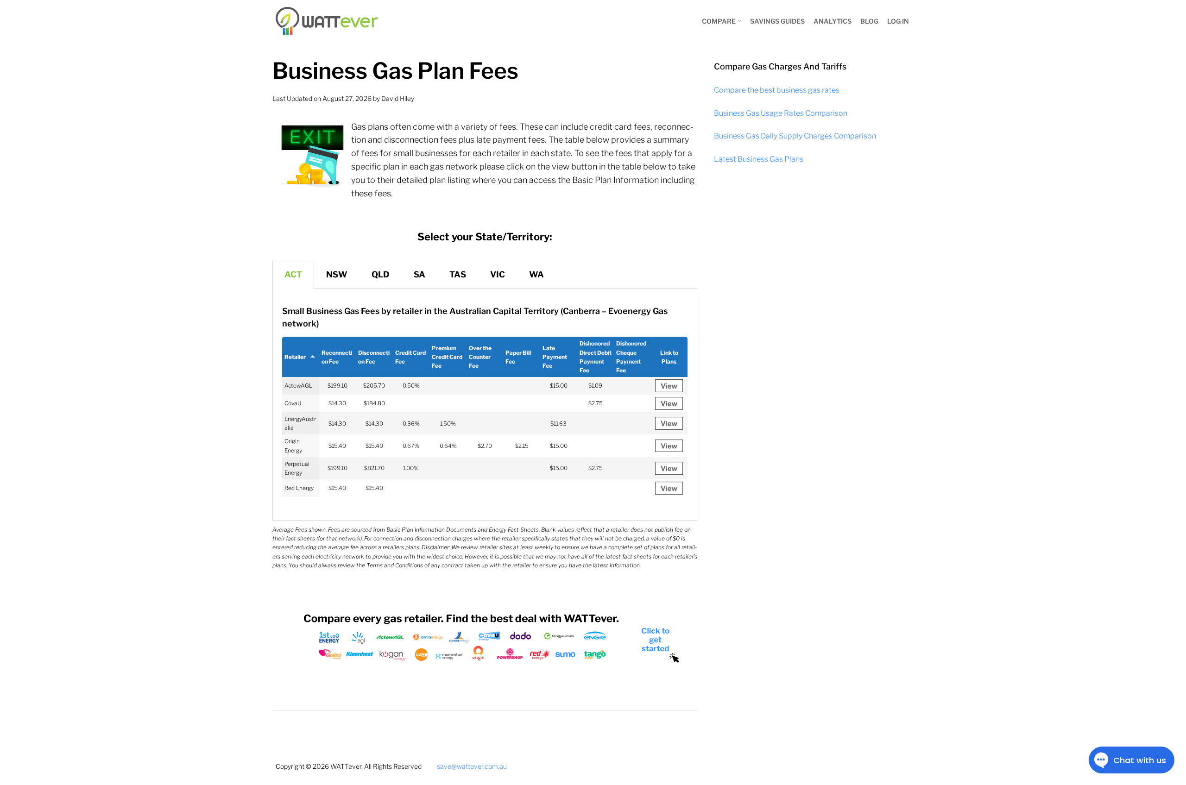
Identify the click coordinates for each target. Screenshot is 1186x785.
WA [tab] (536, 274)
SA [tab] (419, 274)
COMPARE (719, 21)
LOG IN (898, 21)
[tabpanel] (484, 405)
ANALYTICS (833, 21)
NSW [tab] (336, 274)
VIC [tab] (497, 274)
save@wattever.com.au (472, 766)
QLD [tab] (381, 274)
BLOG (869, 21)
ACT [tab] (293, 274)
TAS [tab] (457, 274)
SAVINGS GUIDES (777, 21)
